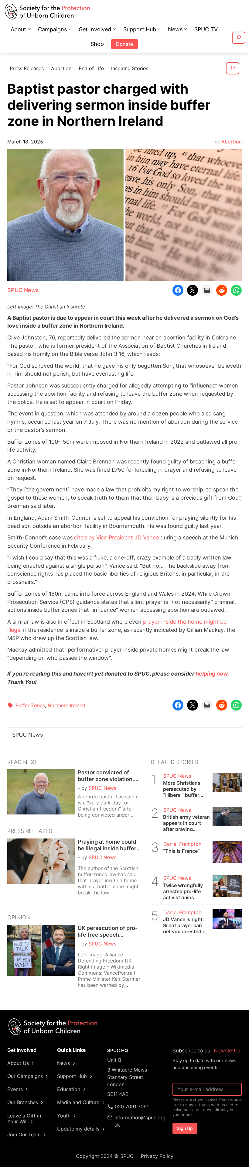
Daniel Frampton (182, 844)
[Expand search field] (238, 38)
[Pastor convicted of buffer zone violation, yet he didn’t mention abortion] (41, 793)
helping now (211, 673)
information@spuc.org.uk (140, 1121)
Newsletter (227, 1050)
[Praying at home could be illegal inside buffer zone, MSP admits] (41, 871)
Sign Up (185, 1128)
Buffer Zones (30, 705)
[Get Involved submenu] (114, 28)
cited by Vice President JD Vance (116, 537)
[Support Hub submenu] (159, 28)
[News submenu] (185, 28)
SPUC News (23, 290)
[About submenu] (29, 28)
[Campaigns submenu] (70, 28)
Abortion (231, 142)
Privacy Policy (157, 1156)
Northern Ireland (66, 705)
